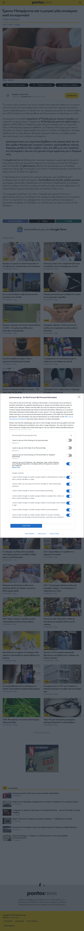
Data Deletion (29, 533)
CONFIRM (26, 526)
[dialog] (42, 465)
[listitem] (42, 435)
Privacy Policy (54, 533)
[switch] (69, 440)
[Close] (80, 398)
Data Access (42, 533)
